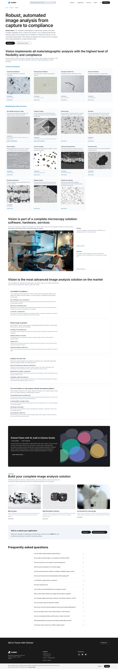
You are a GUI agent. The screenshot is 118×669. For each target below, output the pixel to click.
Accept (107, 666)
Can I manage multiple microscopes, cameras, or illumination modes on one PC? (55, 598)
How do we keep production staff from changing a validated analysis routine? (54, 571)
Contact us (9, 43)
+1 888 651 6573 (51, 657)
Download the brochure (23, 43)
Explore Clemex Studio (17, 454)
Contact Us (106, 2)
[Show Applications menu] (84, 3)
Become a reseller (47, 660)
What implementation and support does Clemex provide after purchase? (53, 620)
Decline (100, 666)
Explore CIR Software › (12, 141)
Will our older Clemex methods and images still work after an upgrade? (52, 593)
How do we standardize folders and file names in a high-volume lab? (52, 616)
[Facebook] (85, 654)
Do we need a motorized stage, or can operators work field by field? (51, 558)
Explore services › (81, 245)
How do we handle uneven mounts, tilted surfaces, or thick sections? (52, 611)
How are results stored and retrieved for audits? (46, 602)
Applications (80, 2)
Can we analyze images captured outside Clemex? (47, 553)
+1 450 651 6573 (46, 655)
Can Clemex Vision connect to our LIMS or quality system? (49, 625)
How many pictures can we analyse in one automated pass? (49, 562)
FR (100, 2)
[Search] (55, 3)
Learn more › (10, 99)
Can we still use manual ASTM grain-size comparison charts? (50, 589)
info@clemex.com (47, 654)
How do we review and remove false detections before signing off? (51, 576)
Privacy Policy (32, 667)
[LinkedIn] (79, 654)
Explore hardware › (81, 269)
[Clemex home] (12, 3)
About (95, 2)
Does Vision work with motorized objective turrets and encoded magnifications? (55, 607)
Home (7, 7)
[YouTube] (82, 654)
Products (72, 2)
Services (89, 2)
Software (12, 7)
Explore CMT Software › (39, 141)
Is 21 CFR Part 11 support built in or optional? (45, 580)
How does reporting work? (41, 584)
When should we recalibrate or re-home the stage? (47, 567)
